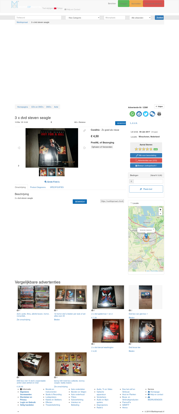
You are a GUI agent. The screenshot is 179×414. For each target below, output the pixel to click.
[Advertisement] (78, 46)
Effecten (49, 402)
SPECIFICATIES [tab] (57, 187)
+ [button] (160, 209)
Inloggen (123, 3)
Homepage (155, 391)
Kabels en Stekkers (54, 399)
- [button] (160, 213)
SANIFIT (125, 405)
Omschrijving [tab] (20, 187)
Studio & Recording (54, 394)
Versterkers (101, 397)
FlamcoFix (126, 402)
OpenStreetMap (154, 271)
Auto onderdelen (78, 389)
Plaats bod (147, 189)
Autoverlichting (77, 399)
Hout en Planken (129, 394)
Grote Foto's (53, 181)
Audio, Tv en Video (104, 389)
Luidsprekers (51, 397)
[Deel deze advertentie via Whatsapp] (132, 114)
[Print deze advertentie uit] (159, 114)
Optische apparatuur (101, 393)
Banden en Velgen (78, 391)
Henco (125, 407)
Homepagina (22, 106)
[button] (84, 130)
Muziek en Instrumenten (51, 390)
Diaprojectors (102, 405)
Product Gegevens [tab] (38, 187)
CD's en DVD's (37, 106)
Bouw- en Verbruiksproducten (130, 398)
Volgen (160, 106)
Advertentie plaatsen (153, 3)
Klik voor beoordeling (147, 155)
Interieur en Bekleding (76, 403)
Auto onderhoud (78, 394)
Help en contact (156, 394)
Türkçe (59, 8)
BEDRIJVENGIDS (155, 399)
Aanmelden (136, 3)
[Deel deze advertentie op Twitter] (145, 114)
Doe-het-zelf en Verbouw (128, 390)
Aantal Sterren (146, 144)
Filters (73, 397)
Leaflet (147, 271)
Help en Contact (73, 9)
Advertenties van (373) (147, 160)
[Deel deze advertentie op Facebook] (139, 114)
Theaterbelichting (53, 405)
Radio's (100, 407)
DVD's (48, 106)
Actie (56, 106)
